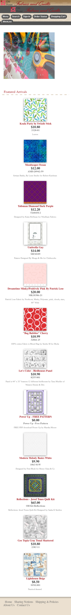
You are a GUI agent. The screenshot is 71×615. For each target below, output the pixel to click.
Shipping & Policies (47, 602)
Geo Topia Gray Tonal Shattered (36, 540)
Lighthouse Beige (35, 578)
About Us (9, 605)
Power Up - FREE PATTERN (35, 417)
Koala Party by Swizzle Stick (36, 123)
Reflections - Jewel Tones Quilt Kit (36, 499)
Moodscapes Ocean (35, 165)
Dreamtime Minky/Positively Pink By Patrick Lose (36, 288)
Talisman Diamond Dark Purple (35, 206)
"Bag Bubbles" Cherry (35, 333)
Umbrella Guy (36, 247)
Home (8, 602)
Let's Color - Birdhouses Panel (35, 371)
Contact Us (23, 605)
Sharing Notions (23, 602)
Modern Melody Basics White (35, 458)
